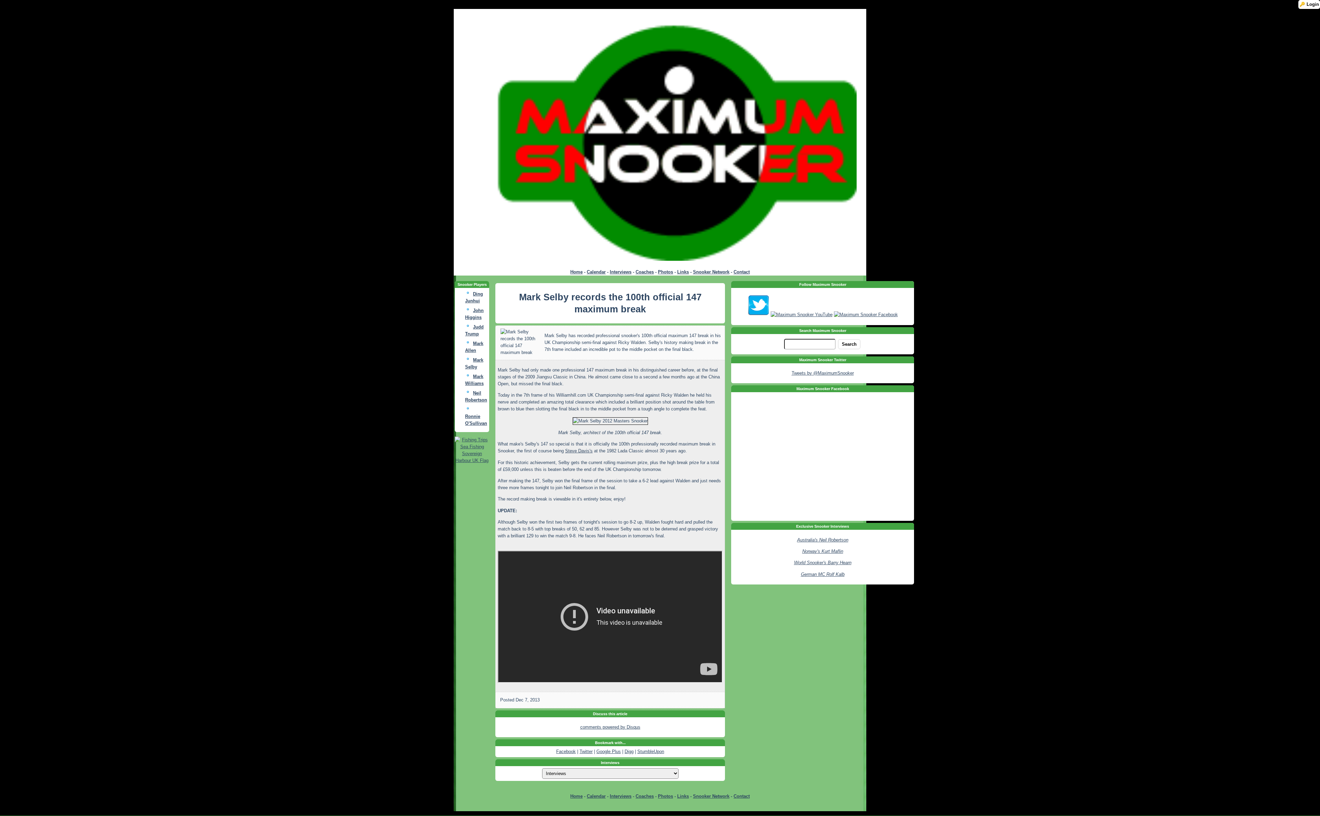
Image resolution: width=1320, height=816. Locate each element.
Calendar (596, 272)
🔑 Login (1309, 4)
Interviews (620, 272)
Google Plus (608, 751)
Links (683, 272)
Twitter (586, 751)
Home (576, 272)
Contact (742, 272)
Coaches (645, 272)
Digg (629, 751)
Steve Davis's (579, 450)
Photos (665, 272)
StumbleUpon (650, 751)
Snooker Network (711, 272)
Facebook (566, 751)
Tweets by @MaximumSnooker (823, 373)
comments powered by (610, 727)
